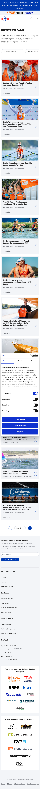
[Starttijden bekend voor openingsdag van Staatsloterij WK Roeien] (35, 286)
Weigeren (20, 431)
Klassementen (7, 476)
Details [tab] (20, 361)
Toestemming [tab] (7, 361)
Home (3, 784)
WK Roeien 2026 (19, 88)
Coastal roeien (17, 476)
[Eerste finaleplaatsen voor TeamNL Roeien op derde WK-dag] (35, 168)
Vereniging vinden (7, 586)
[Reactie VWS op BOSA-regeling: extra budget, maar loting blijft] (35, 440)
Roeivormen (5, 582)
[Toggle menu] (37, 18)
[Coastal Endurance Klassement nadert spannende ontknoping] (35, 474)
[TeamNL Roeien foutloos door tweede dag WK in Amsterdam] (35, 207)
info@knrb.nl (8, 652)
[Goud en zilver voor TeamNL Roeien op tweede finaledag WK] (35, 88)
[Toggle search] (31, 18)
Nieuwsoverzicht (7, 599)
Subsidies (5, 442)
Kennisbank (5, 603)
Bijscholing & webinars (9, 608)
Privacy (9, 784)
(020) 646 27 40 (10, 646)
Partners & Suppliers (8, 629)
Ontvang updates (10, 559)
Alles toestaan (20, 419)
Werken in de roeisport (8, 633)
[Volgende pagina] (30, 528)
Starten (3, 577)
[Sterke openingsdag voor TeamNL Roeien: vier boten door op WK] (35, 246)
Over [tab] (32, 361)
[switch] (35, 399)
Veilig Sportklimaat (19, 784)
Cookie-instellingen (33, 784)
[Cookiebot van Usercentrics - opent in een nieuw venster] (30, 355)
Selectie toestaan (20, 425)
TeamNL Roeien (7, 88)
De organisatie (6, 624)
